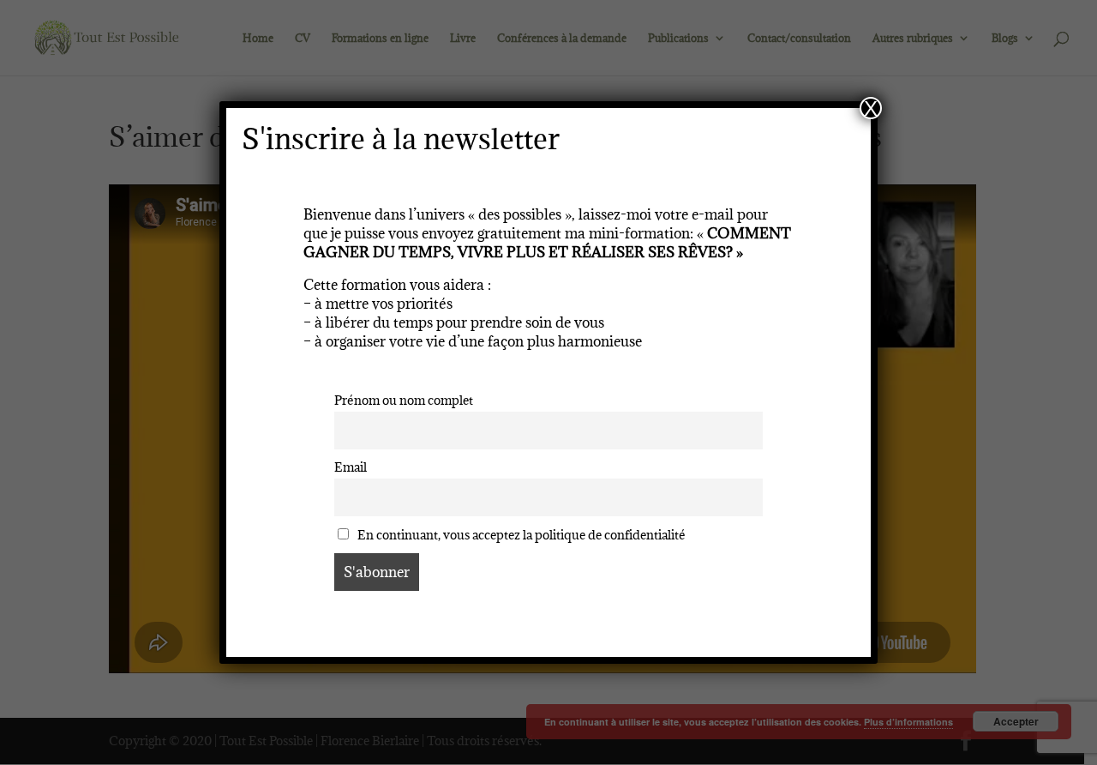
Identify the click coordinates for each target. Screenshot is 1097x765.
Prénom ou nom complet (403, 400)
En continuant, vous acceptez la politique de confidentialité (520, 535)
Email (350, 467)
